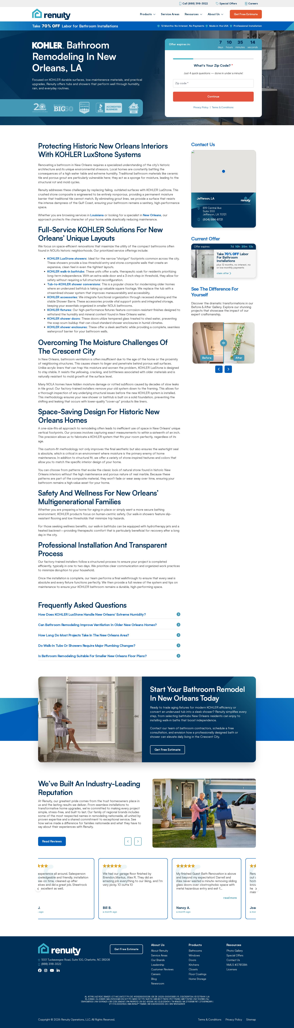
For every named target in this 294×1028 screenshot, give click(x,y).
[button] (223, 171)
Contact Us (233, 960)
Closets (193, 969)
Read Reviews (52, 841)
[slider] (223, 343)
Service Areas (170, 14)
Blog (154, 979)
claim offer (223, 273)
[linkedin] (58, 971)
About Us (214, 14)
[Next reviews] (138, 841)
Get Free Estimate (246, 14)
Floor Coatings (197, 974)
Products (146, 14)
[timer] (213, 44)
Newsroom (157, 983)
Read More (170, 897)
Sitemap (251, 1019)
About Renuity (159, 950)
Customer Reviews (162, 969)
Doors (192, 960)
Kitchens (194, 964)
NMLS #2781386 (236, 964)
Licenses (231, 969)
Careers (253, 3)
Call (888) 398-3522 (195, 3)
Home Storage (197, 979)
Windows (194, 955)
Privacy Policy (200, 107)
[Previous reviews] (128, 841)
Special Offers (228, 3)
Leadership (157, 964)
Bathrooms (195, 950)
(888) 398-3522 (51, 964)
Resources (192, 14)
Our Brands (158, 960)
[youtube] (52, 971)
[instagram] (45, 971)
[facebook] (40, 971)
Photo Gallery (234, 950)
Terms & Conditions (222, 107)
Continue (213, 96)
